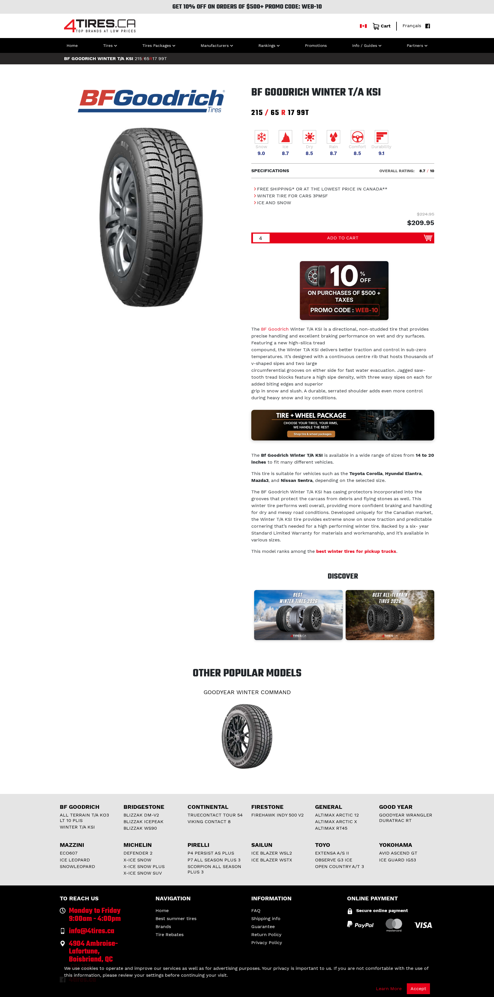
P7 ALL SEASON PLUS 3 (214, 860)
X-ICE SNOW (137, 860)
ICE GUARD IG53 (397, 860)
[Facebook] (426, 25)
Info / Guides (364, 45)
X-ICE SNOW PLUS (144, 866)
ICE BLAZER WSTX (271, 860)
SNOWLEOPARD (77, 866)
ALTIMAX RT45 (331, 828)
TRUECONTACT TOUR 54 (215, 815)
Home (72, 45)
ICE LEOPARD (75, 860)
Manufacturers (215, 45)
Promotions (316, 45)
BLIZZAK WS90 (140, 828)
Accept (418, 988)
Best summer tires (176, 918)
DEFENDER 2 (138, 853)
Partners (415, 45)
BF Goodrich (275, 329)
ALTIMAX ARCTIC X (336, 821)
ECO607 (68, 853)
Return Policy (266, 934)
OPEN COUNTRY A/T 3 (339, 866)
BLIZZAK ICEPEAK (144, 821)
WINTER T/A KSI (77, 827)
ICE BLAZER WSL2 (271, 853)
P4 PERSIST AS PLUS (211, 853)
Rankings (266, 45)
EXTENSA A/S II (332, 853)
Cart (386, 26)
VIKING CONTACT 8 (209, 821)
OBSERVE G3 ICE (333, 860)
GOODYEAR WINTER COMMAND (247, 692)
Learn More (389, 988)
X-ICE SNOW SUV (143, 873)
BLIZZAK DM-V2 (141, 815)
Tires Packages (156, 45)
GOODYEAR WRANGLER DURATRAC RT (405, 817)
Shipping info (265, 918)
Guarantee (263, 926)
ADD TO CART (342, 238)
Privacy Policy (266, 942)
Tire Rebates (170, 934)
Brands (163, 926)
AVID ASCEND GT (398, 853)
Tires (108, 45)
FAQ (255, 910)
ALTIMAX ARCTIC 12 (337, 815)
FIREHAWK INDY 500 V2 (277, 815)
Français (412, 25)
